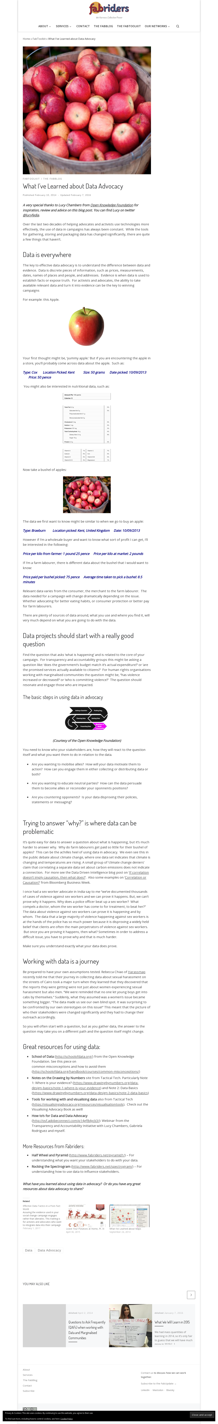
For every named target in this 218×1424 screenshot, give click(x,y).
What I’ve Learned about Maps (125, 1228)
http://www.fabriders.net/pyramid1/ (97, 1155)
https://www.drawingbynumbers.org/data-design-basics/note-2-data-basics (90, 1093)
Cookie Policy (66, 1418)
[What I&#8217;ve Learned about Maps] (129, 1215)
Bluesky (170, 1390)
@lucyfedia (31, 215)
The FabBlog (30, 1380)
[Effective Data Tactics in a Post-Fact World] (44, 1217)
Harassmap (136, 972)
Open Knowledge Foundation (111, 205)
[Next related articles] (191, 1295)
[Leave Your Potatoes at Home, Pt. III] (86, 1215)
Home (26, 39)
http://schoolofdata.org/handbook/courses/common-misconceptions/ (86, 1071)
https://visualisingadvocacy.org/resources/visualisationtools (78, 1104)
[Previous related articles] (182, 1295)
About (26, 1369)
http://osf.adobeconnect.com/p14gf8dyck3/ (66, 1120)
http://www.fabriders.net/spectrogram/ (102, 1166)
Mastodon (158, 1390)
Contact (27, 1385)
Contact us (147, 1372)
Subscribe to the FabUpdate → (159, 1383)
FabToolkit (39, 39)
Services (28, 1374)
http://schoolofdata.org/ (74, 1056)
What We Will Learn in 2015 (172, 1322)
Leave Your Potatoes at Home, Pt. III (85, 1228)
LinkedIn (145, 1390)
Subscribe (28, 1390)
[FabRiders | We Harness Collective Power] (109, 7)
